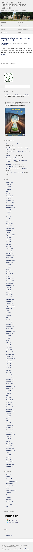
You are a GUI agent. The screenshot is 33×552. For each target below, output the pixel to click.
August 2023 (9, 262)
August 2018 (9, 388)
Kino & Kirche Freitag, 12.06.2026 (15, 172)
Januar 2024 (9, 251)
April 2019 (8, 370)
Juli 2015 (8, 452)
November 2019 (10, 354)
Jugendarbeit (9, 485)
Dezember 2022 (10, 278)
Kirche (7, 488)
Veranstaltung (9, 504)
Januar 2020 (9, 349)
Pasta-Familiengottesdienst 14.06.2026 (16, 168)
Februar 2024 (9, 248)
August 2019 (9, 361)
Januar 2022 (9, 297)
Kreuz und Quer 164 (11, 158)
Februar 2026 (9, 196)
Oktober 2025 (9, 205)
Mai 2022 (8, 290)
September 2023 (10, 260)
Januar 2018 (9, 402)
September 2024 (10, 235)
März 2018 (8, 397)
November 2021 (10, 301)
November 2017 (10, 407)
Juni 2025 (8, 214)
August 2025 (9, 209)
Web (7, 506)
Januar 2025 (9, 226)
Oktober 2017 (9, 409)
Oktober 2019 (9, 356)
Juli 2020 (8, 335)
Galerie (20, 32)
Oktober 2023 (9, 258)
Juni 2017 (8, 416)
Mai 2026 (8, 189)
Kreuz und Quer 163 (11, 164)
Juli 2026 (8, 184)
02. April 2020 (5, 43)
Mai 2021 (8, 315)
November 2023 (10, 255)
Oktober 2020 (9, 329)
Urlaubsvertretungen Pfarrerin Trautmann (16, 144)
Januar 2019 (9, 377)
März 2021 (8, 319)
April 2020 (8, 342)
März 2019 (8, 372)
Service (3, 29)
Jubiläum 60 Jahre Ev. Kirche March (15, 151)
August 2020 (9, 333)
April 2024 (8, 244)
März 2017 (8, 423)
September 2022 (10, 285)
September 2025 (10, 207)
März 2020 (8, 345)
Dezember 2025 (10, 200)
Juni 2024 (8, 239)
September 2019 (10, 358)
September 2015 (10, 450)
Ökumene (8, 495)
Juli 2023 (8, 264)
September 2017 (10, 411)
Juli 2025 (8, 212)
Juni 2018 (8, 390)
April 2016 (8, 441)
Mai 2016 (8, 439)
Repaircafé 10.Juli (10, 155)
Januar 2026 (9, 198)
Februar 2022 (9, 294)
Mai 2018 (8, 393)
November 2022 (10, 280)
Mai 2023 (8, 269)
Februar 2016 (9, 443)
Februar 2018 (9, 400)
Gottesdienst (9, 483)
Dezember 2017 (10, 404)
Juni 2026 (8, 187)
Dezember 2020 (10, 324)
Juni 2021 (8, 313)
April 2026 (8, 191)
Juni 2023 (8, 267)
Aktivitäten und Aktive (24, 26)
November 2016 (10, 429)
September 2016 (10, 434)
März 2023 (8, 271)
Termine (3, 26)
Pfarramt (3, 22)
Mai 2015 (8, 457)
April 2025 (8, 219)
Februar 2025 (9, 223)
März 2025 (8, 221)
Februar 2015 (9, 462)
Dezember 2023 (10, 253)
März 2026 (8, 193)
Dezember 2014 (10, 464)
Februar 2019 (9, 374)
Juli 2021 (8, 310)
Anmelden (8, 533)
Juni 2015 (8, 455)
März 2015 (8, 459)
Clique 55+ (4, 32)
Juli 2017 (8, 413)
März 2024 (8, 246)
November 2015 (10, 448)
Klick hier (4, 55)
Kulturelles (8, 492)
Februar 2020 (9, 347)
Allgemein (4, 44)
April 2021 (8, 317)
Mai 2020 (8, 340)
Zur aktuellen (17, 95)
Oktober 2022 (9, 283)
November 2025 (10, 203)
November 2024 (10, 230)
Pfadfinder (8, 497)
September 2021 (10, 306)
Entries (9, 535)
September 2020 (10, 331)
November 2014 (10, 466)
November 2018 (10, 381)
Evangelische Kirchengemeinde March (13, 5)
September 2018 (10, 386)
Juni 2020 (8, 338)
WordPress (26, 549)
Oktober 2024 (9, 232)
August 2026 (9, 182)
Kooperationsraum (10, 490)
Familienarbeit (9, 479)
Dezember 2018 (10, 379)
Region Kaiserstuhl (23, 29)
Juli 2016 (8, 436)
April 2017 (8, 420)
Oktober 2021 (9, 303)
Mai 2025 (8, 216)
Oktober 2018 (9, 384)
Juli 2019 (8, 363)
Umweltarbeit (9, 502)
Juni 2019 (8, 365)
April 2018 (8, 395)
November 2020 (10, 326)
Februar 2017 (9, 425)
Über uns (20, 22)
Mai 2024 (8, 242)
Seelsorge (8, 499)
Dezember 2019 (10, 352)
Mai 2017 (8, 418)
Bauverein (8, 476)
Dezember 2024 (10, 228)
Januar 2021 (9, 322)
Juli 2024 (8, 237)
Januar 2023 (9, 276)
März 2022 (8, 292)
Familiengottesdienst (11, 481)
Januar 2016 (9, 445)
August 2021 (9, 308)
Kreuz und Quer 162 (11, 166)
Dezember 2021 (10, 299)
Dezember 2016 (10, 427)
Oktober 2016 (9, 432)
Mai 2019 (8, 368)
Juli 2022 (8, 287)
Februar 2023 (9, 274)
